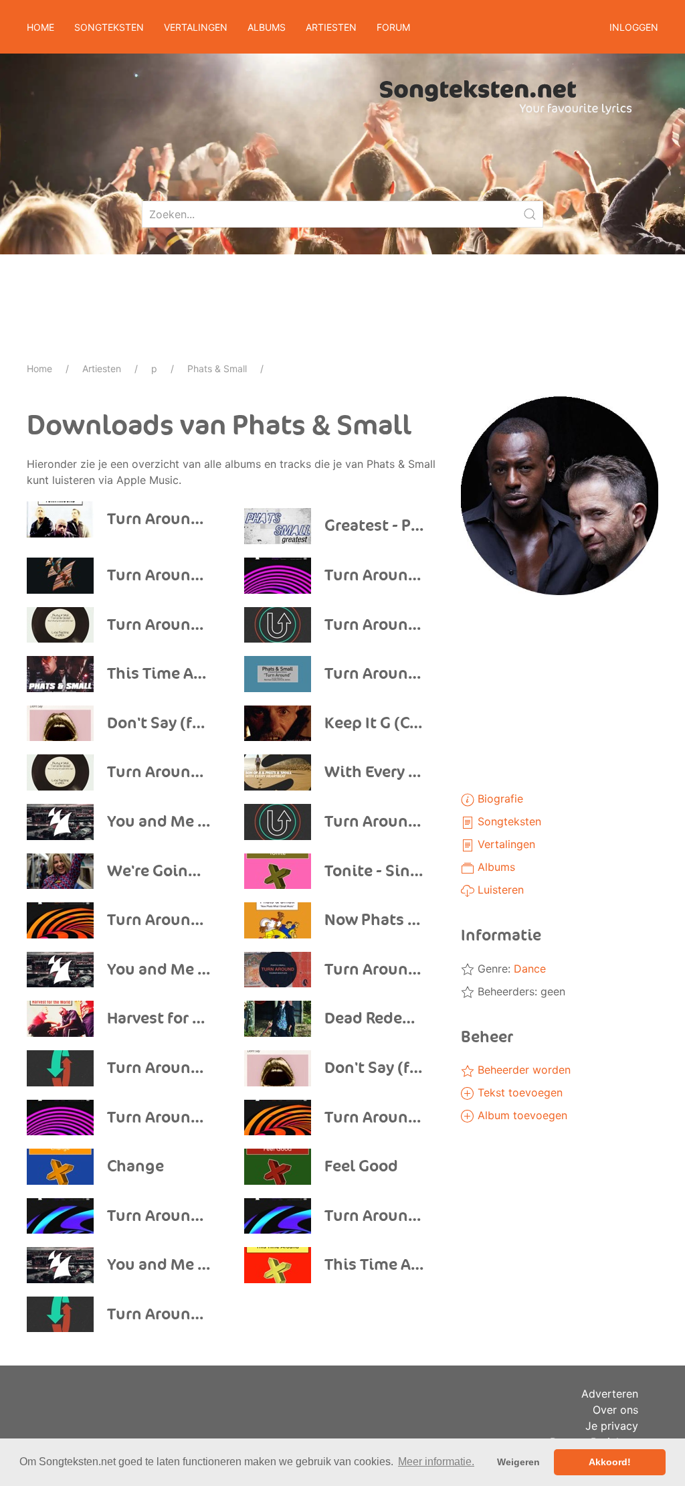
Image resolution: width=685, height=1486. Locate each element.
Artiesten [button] (331, 27)
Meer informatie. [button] (436, 1461)
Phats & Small (217, 368)
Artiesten (101, 368)
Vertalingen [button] (195, 27)
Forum (393, 27)
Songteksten (507, 821)
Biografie (498, 798)
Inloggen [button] (633, 27)
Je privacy (611, 1425)
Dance (530, 968)
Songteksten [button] (109, 27)
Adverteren (609, 1393)
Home (40, 27)
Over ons (615, 1409)
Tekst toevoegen (518, 1092)
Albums (494, 867)
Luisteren (499, 889)
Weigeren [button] (518, 1462)
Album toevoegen (520, 1115)
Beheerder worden (522, 1069)
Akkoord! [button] (610, 1462)
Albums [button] (267, 27)
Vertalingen (504, 844)
